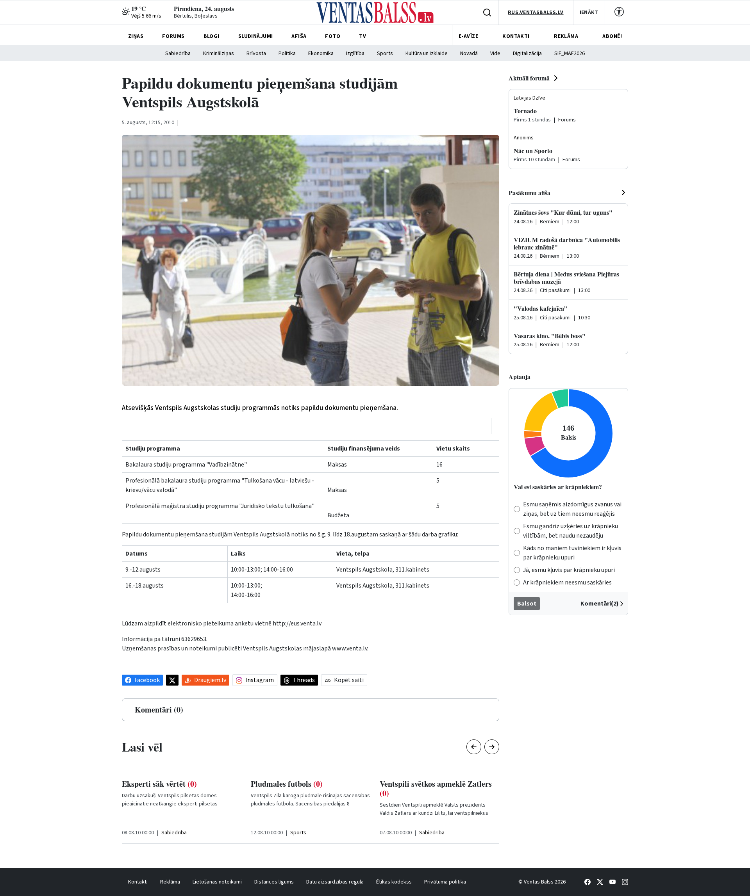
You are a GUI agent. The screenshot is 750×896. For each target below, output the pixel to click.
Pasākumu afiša (529, 192)
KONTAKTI (515, 36)
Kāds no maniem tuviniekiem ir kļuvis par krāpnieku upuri (572, 553)
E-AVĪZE (468, 36)
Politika (287, 53)
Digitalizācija (527, 53)
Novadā (469, 53)
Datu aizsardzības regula (335, 882)
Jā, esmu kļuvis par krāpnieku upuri (569, 570)
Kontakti (138, 882)
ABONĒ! (612, 36)
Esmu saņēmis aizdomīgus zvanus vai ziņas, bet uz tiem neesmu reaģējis (572, 509)
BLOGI (212, 36)
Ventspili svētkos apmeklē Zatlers (436, 788)
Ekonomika (321, 53)
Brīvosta (256, 53)
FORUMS (173, 36)
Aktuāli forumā (529, 77)
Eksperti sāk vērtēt (159, 783)
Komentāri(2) (599, 603)
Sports (385, 53)
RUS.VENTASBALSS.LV (536, 12)
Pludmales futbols (287, 783)
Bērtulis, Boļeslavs (196, 16)
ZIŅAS (135, 36)
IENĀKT (589, 12)
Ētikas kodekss (394, 882)
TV (362, 36)
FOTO (332, 36)
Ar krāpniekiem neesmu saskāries (567, 582)
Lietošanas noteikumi (217, 882)
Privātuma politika (445, 882)
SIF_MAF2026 (569, 53)
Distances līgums (274, 882)
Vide (495, 53)
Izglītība (355, 53)
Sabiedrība (178, 53)
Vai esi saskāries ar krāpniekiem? (558, 486)
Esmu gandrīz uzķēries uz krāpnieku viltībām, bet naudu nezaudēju (570, 531)
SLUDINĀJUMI (255, 36)
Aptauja (519, 376)
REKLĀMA (566, 36)
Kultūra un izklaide (426, 53)
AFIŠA (298, 36)
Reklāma (170, 882)
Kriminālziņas (218, 53)
